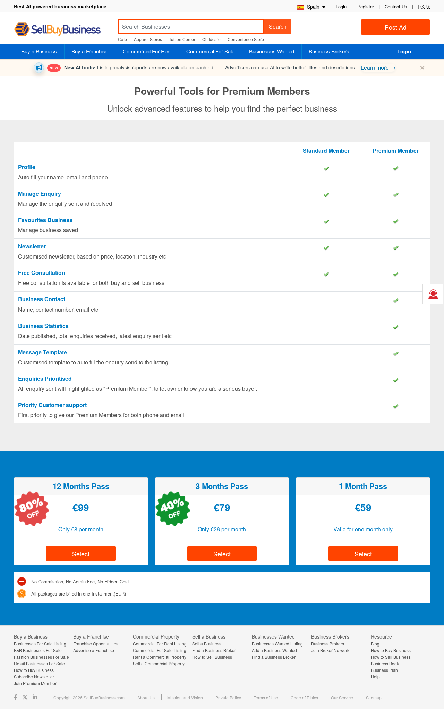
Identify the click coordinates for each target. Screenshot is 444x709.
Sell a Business (206, 644)
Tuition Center (182, 39)
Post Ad (396, 27)
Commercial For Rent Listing (160, 644)
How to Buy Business (34, 670)
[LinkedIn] (36, 697)
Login (341, 6)
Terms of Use (266, 697)
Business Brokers (329, 51)
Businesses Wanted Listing (277, 644)
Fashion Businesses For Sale (41, 657)
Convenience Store (246, 39)
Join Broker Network (330, 650)
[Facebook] (16, 697)
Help (375, 677)
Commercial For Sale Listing (159, 650)
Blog (375, 644)
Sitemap (374, 697)
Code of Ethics (304, 697)
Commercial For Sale (210, 51)
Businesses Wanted (271, 51)
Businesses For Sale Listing (40, 644)
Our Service (342, 697)
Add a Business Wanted (274, 650)
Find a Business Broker (214, 650)
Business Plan (384, 670)
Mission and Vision (185, 697)
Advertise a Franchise (93, 650)
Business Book (385, 663)
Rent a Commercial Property (159, 657)
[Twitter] (25, 697)
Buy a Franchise (89, 51)
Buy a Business (39, 51)
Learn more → (378, 67)
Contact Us (396, 6)
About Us (146, 697)
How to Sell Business (212, 657)
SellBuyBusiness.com (62, 29)
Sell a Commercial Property (159, 663)
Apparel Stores (148, 39)
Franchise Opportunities (95, 644)
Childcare (211, 39)
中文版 (423, 6)
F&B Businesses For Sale (38, 650)
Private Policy (228, 697)
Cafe (122, 39)
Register (365, 6)
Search (278, 27)
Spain (312, 6)
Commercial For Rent (147, 51)
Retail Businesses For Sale (39, 663)
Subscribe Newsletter (34, 677)
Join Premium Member (35, 683)
